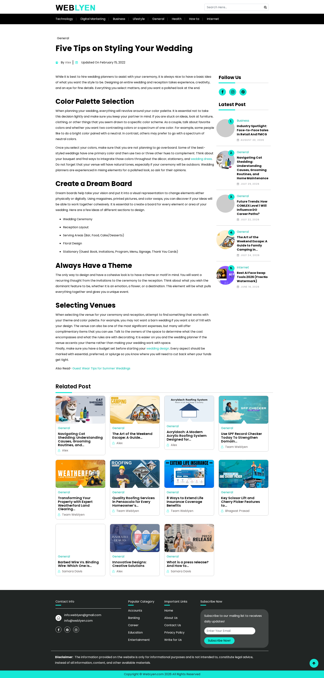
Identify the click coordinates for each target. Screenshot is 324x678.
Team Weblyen (236, 447)
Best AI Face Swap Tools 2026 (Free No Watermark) (252, 277)
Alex (68, 62)
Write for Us (173, 640)
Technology (64, 19)
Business (119, 19)
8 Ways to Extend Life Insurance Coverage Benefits (185, 501)
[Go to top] (314, 663)
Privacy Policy (174, 632)
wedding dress (201, 159)
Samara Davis (72, 571)
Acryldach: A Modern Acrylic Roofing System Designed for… (187, 435)
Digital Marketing (92, 19)
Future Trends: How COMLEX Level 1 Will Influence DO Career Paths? (252, 208)
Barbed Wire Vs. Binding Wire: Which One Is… (78, 564)
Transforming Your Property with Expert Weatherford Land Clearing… (75, 503)
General (158, 19)
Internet (213, 19)
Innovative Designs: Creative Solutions (129, 564)
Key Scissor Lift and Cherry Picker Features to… (240, 501)
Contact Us (172, 625)
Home (168, 610)
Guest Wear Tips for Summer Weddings (101, 368)
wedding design (157, 348)
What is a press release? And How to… (187, 564)
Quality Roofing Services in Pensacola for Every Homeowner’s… (133, 501)
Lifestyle (139, 19)
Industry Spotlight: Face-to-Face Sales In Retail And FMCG (252, 130)
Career (133, 625)
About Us (171, 618)
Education (135, 632)
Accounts (135, 610)
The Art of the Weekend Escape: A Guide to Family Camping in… (252, 243)
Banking (134, 618)
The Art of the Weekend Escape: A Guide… (132, 435)
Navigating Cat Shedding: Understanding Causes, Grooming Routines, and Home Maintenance (252, 168)
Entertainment (139, 640)
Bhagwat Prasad (237, 511)
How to (194, 19)
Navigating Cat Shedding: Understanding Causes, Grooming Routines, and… (80, 439)
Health (177, 19)
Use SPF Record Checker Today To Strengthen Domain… (241, 437)
